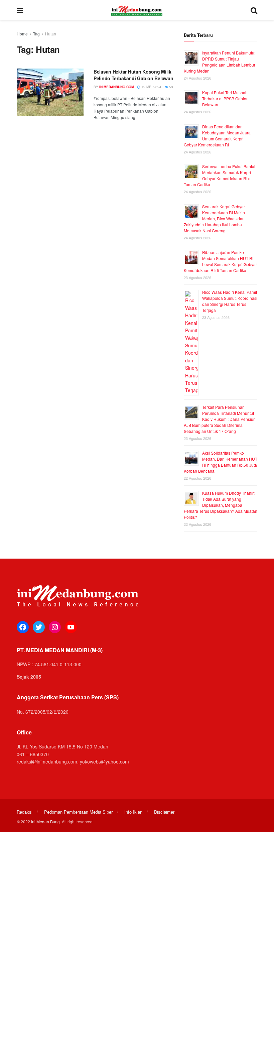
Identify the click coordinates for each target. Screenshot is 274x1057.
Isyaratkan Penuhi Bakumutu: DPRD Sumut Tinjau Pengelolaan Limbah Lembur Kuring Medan (219, 62)
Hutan (50, 33)
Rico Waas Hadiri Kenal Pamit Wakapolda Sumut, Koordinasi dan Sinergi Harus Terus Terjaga (229, 301)
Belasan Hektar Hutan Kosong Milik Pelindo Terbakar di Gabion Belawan (133, 75)
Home (22, 33)
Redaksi (24, 812)
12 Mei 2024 (150, 87)
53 (170, 87)
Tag (36, 33)
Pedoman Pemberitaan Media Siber (78, 812)
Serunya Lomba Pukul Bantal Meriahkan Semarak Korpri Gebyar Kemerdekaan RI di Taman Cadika (219, 175)
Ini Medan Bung (45, 821)
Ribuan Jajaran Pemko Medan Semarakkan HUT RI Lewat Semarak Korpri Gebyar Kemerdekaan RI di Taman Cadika (220, 261)
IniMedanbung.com (116, 87)
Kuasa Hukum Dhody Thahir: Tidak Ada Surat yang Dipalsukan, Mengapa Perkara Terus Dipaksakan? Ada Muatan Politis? (220, 505)
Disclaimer (164, 812)
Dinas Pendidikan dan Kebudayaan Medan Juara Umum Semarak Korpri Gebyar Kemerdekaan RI (217, 135)
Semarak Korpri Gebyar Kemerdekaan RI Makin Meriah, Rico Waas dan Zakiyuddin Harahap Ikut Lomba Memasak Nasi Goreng (214, 218)
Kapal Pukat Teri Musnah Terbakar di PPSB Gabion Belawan (225, 98)
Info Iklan (133, 812)
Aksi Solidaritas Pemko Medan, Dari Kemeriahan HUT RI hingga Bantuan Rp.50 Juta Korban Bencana (220, 462)
